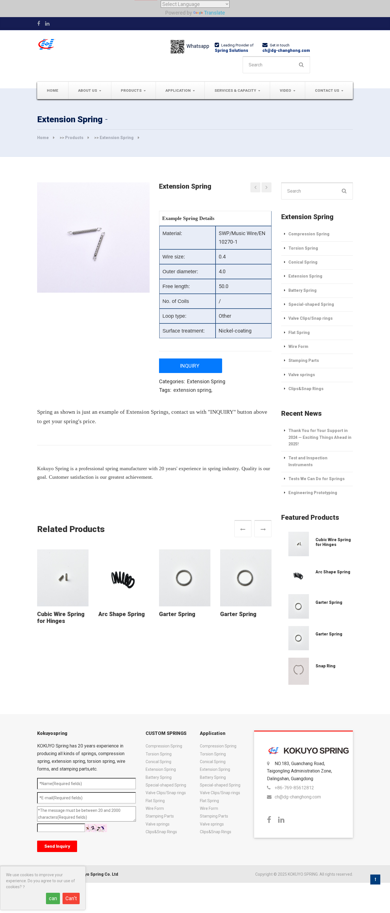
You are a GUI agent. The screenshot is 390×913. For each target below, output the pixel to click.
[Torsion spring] (255, 187)
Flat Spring (299, 332)
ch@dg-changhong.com (286, 50)
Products (131, 90)
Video (285, 90)
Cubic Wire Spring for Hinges (61, 617)
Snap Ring (325, 666)
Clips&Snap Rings (305, 388)
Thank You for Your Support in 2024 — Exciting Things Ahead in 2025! (319, 437)
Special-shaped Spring (311, 304)
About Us (87, 90)
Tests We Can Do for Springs (316, 478)
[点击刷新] (96, 828)
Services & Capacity (235, 90)
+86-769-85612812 (294, 787)
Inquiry (189, 366)
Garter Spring (177, 614)
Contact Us (327, 90)
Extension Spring (117, 137)
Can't (71, 898)
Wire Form (298, 346)
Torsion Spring (303, 248)
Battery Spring (302, 290)
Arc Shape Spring (121, 614)
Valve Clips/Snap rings (310, 318)
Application (178, 90)
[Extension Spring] (298, 544)
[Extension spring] (267, 187)
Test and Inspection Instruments (307, 461)
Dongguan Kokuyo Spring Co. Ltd (85, 874)
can (53, 898)
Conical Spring (302, 262)
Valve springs (301, 374)
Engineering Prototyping (312, 492)
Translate (214, 13)
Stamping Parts (303, 360)
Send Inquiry (57, 846)
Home (52, 90)
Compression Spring (308, 234)
